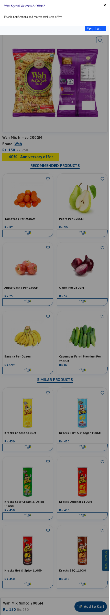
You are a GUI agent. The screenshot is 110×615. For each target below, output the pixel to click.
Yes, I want (95, 28)
